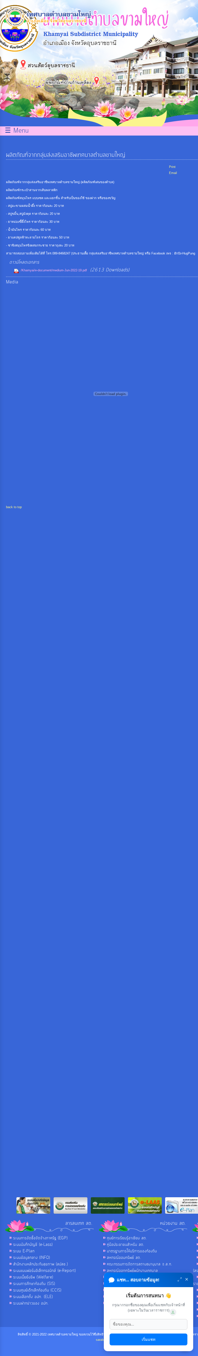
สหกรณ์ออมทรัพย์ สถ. (124, 1258)
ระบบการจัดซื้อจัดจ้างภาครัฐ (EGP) (40, 1238)
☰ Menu (17, 131)
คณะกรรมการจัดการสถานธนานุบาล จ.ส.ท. (139, 1264)
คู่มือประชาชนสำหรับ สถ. (125, 1245)
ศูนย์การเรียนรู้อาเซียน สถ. (127, 1238)
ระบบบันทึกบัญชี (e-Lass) (33, 1245)
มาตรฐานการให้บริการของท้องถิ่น (132, 1251)
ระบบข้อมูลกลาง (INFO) (31, 1258)
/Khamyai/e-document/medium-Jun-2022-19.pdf (54, 270)
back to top (14, 507)
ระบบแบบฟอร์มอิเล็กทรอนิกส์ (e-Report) (44, 1271)
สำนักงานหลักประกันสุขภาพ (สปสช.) (40, 1264)
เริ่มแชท (149, 1339)
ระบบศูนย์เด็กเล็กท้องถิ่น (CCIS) (37, 1290)
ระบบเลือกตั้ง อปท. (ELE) (33, 1297)
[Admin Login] (173, 1312)
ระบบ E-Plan (24, 1251)
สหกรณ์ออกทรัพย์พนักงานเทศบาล (132, 1271)
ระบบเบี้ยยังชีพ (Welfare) (33, 1277)
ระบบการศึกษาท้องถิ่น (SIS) (34, 1284)
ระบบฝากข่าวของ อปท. (31, 1303)
